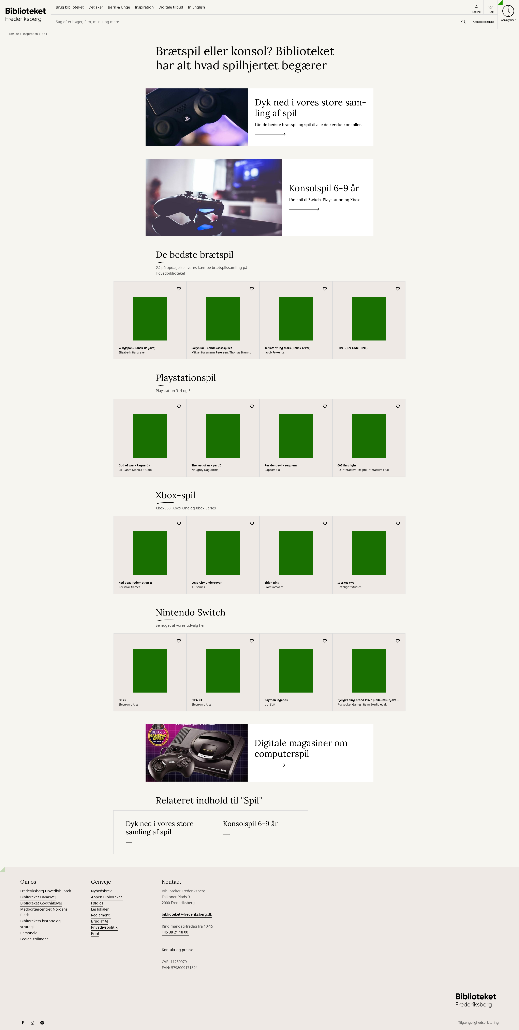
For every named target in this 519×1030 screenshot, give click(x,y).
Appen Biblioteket (107, 897)
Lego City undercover (207, 583)
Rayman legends (276, 700)
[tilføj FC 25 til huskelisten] (179, 641)
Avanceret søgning (483, 22)
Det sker (96, 7)
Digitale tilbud (171, 7)
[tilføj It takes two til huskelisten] (398, 523)
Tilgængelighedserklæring (478, 1022)
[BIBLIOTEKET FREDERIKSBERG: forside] (25, 14)
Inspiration (144, 7)
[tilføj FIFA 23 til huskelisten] (252, 641)
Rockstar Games (129, 587)
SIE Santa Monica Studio (135, 470)
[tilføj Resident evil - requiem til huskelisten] (325, 406)
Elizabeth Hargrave (132, 352)
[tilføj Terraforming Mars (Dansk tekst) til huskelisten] (325, 289)
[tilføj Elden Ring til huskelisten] (325, 523)
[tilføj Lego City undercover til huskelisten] (252, 523)
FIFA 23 (197, 700)
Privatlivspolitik (104, 927)
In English (196, 7)
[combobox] (260, 22)
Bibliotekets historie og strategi (40, 924)
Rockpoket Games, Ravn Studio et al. (362, 704)
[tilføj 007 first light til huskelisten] (398, 406)
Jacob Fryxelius (275, 352)
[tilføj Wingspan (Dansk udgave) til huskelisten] (179, 289)
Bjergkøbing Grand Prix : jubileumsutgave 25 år (369, 700)
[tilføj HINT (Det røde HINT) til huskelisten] (398, 289)
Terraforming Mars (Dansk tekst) (287, 348)
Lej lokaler (100, 909)
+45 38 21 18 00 (175, 932)
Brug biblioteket (70, 7)
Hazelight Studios (349, 587)
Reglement (101, 915)
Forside (14, 34)
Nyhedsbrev (101, 891)
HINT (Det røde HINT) (353, 348)
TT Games (198, 587)
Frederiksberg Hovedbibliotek (45, 891)
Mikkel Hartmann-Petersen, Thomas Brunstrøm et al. (220, 352)
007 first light (347, 465)
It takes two (346, 583)
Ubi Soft (270, 704)
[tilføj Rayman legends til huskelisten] (325, 641)
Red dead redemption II (135, 583)
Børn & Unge (119, 7)
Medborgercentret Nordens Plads (44, 912)
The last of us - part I (206, 465)
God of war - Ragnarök (134, 465)
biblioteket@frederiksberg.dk (187, 914)
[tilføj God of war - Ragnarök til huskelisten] (179, 406)
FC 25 (122, 700)
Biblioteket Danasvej (38, 897)
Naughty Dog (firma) (205, 470)
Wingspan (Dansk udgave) (137, 348)
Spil (44, 34)
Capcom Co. (273, 470)
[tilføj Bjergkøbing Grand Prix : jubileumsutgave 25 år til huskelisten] (398, 641)
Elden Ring (272, 583)
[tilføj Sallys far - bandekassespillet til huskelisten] (252, 289)
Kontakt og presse (177, 950)
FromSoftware (274, 587)
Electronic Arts (128, 704)
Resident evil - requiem (281, 465)
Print (95, 933)
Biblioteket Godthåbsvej (41, 903)
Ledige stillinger (34, 939)
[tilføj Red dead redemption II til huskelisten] (179, 523)
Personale (28, 933)
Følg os (97, 903)
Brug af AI (99, 921)
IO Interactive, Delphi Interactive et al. (364, 470)
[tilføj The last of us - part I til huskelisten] (252, 406)
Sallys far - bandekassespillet (212, 348)
